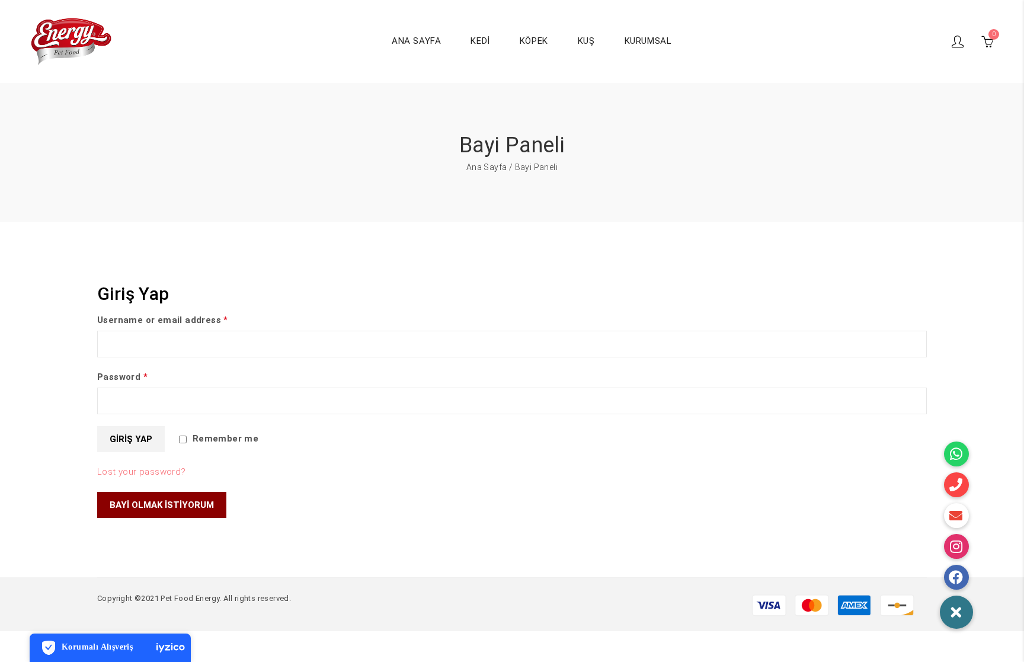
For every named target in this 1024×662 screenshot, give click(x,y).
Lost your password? (141, 471)
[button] (956, 612)
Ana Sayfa (486, 167)
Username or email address (162, 320)
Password (122, 377)
